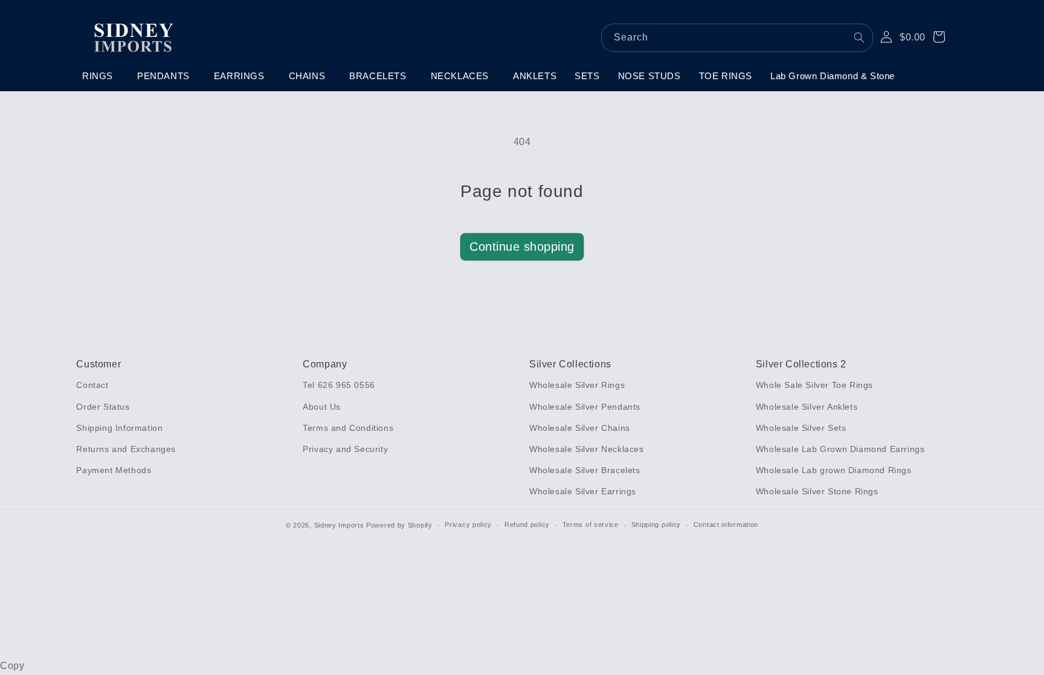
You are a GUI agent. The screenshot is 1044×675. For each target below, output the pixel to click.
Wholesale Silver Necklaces (586, 449)
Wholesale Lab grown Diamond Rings (834, 470)
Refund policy (527, 524)
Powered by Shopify (399, 525)
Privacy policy (468, 524)
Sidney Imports (339, 525)
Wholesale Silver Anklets (806, 407)
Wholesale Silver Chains (579, 428)
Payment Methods (113, 470)
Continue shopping (522, 246)
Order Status (102, 407)
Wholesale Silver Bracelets (584, 470)
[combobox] (737, 37)
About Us (322, 407)
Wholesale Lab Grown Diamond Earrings (840, 449)
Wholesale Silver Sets (801, 428)
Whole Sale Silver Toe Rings (814, 385)
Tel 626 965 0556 (339, 385)
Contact (92, 385)
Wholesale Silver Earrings (582, 491)
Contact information (726, 524)
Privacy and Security (345, 449)
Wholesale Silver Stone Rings (817, 491)
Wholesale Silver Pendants (584, 407)
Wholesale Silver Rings (577, 385)
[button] (100, 76)
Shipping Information (119, 428)
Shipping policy (656, 524)
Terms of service (590, 524)
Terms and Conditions (348, 428)
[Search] (859, 37)
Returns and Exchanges (126, 449)
